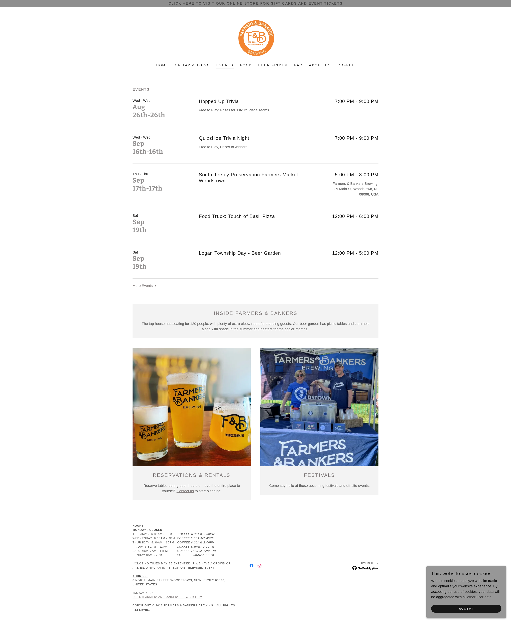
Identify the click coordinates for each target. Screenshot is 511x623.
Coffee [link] (346, 65)
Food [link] (246, 65)
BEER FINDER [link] (273, 65)
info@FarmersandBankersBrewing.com (167, 597)
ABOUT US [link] (320, 65)
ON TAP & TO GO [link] (192, 65)
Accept (466, 608)
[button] (145, 286)
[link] (255, 38)
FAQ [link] (298, 65)
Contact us (185, 491)
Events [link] (225, 65)
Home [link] (162, 65)
